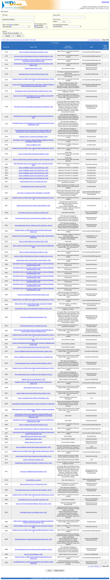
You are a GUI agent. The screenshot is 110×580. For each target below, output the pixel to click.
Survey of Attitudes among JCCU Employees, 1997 (33, 167)
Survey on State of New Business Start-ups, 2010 (33, 52)
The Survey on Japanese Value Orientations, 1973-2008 (33, 193)
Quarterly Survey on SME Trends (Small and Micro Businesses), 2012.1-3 (33, 300)
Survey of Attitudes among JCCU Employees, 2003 (33, 173)
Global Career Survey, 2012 (33, 439)
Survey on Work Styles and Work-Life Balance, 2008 (33, 154)
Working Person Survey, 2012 (33, 442)
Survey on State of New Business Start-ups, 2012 (33, 424)
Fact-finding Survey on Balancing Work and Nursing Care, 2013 (33, 539)
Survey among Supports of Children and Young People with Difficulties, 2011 (33, 246)
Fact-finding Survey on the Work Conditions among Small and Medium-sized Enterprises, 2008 (33, 276)
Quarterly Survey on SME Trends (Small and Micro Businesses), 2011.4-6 (33, 149)
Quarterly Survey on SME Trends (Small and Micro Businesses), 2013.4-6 (33, 495)
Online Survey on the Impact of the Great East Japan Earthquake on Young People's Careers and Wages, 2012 (33, 330)
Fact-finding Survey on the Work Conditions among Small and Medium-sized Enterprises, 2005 (33, 264)
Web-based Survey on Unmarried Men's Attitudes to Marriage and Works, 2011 (33, 410)
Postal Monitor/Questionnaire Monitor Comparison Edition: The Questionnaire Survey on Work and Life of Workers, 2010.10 (33, 131)
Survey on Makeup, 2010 (33, 145)
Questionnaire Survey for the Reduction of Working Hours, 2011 (33, 308)
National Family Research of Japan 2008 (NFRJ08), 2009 (33, 205)
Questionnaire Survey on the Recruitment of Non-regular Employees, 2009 (33, 116)
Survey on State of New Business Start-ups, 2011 (33, 252)
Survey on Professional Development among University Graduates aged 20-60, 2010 (33, 343)
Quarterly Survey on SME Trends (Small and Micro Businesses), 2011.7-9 (33, 198)
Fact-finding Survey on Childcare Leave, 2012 (33, 512)
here (10, 24)
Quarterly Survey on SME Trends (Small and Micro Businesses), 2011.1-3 (33, 79)
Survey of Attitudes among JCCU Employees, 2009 (33, 178)
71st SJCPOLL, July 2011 (33, 480)
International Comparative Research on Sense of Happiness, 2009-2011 (33, 404)
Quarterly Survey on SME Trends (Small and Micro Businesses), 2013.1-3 (33, 452)
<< (88, 40)
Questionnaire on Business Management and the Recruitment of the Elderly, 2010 (33, 64)
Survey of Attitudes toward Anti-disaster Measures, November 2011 (33, 357)
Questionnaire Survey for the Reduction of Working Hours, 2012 (33, 463)
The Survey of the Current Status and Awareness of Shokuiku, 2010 (33, 106)
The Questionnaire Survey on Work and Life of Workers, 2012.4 (33, 363)
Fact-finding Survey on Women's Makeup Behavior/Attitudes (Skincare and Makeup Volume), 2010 (33, 140)
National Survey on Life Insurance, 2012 (33, 379)
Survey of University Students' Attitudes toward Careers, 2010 (33, 503)
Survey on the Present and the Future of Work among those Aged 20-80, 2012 (33, 339)
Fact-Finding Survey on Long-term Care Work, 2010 (33, 212)
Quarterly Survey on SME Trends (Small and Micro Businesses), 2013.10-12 (33, 557)
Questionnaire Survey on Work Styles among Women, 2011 (33, 260)
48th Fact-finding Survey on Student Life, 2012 (33, 484)
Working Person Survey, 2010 (33, 68)
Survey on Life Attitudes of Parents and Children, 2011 (33, 294)
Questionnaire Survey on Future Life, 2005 (33, 186)
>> (100, 40)
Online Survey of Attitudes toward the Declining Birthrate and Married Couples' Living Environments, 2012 (33, 521)
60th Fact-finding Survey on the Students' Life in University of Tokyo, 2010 (33, 164)
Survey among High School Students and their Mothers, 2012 (33, 456)
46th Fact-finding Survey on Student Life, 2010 (33, 181)
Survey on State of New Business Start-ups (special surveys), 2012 (33, 429)
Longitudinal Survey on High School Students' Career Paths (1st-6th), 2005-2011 (33, 562)
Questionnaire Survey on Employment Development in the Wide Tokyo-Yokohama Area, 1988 (33, 420)
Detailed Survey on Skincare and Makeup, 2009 (33, 136)
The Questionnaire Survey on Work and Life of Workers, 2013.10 (33, 549)
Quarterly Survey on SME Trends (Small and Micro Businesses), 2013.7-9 (33, 530)
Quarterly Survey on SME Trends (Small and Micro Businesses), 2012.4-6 (33, 335)
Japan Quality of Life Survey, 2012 (33, 387)
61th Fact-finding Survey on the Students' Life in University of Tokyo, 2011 (33, 526)
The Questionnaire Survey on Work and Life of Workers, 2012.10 (33, 374)
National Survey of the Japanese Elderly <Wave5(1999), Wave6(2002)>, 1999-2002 (33, 236)
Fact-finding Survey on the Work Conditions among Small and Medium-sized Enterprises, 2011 (33, 289)
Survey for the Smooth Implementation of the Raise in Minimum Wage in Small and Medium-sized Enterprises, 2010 (33, 85)
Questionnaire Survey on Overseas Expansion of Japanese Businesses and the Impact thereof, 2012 (33, 433)
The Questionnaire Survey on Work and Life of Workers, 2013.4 (33, 490)
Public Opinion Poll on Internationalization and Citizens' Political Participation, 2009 (33, 304)
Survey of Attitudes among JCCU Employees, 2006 (33, 175)
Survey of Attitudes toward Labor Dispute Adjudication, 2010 (33, 447)
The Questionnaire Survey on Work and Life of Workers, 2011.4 (33, 218)
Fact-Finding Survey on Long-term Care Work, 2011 (33, 499)
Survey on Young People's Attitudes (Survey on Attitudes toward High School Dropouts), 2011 (33, 96)
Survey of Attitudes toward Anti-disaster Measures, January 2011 (33, 351)
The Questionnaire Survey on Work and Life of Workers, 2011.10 (33, 225)
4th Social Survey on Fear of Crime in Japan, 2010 (33, 74)
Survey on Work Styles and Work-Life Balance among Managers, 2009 (33, 159)
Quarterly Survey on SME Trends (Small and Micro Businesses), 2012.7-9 (33, 368)
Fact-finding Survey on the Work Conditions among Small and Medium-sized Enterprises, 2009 (33, 280)
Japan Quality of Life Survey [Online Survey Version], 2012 (33, 393)
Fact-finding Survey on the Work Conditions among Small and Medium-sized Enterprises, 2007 (33, 272)
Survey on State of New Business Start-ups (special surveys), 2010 (33, 56)
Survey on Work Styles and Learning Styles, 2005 (33, 241)
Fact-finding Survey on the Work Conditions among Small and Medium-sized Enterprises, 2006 (33, 268)
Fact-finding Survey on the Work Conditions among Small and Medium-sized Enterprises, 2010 (33, 284)
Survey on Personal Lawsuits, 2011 (33, 459)
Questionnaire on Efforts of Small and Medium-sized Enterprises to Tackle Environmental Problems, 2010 (33, 60)
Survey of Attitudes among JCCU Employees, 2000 (33, 170)
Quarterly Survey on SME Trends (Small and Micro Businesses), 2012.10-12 (33, 382)
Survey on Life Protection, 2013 (33, 554)
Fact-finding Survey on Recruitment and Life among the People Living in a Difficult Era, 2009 (33, 123)
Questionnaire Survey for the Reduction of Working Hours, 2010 (33, 91)
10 (97, 40)
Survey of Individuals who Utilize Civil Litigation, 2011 (33, 398)
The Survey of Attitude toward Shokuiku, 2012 (33, 471)
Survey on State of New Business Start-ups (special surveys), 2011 (33, 256)
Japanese (105, 2)
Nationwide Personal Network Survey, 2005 (33, 436)
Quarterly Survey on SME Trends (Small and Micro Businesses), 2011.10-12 (33, 231)
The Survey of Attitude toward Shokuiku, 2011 (33, 317)
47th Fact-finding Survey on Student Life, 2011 (33, 326)
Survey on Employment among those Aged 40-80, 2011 (33, 347)
